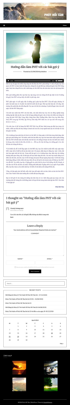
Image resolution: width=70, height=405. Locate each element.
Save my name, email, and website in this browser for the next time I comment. (35, 267)
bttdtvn (44, 72)
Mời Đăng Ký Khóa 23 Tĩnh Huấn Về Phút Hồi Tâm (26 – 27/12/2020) (26, 295)
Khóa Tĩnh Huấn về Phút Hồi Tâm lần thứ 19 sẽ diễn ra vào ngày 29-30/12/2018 (29, 311)
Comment (35, 233)
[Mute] (56, 81)
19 (52, 333)
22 (18, 336)
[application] (35, 81)
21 (9, 336)
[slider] (60, 80)
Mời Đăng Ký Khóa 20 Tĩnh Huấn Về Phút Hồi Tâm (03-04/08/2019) (25, 307)
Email (49, 259)
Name (20, 259)
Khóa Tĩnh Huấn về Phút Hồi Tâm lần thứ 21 (18, 303)
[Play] (8, 81)
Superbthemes (48, 402)
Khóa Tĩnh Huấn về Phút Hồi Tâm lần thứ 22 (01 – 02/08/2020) (24, 299)
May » (62, 343)
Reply (11, 217)
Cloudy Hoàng (15, 208)
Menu (64, 25)
